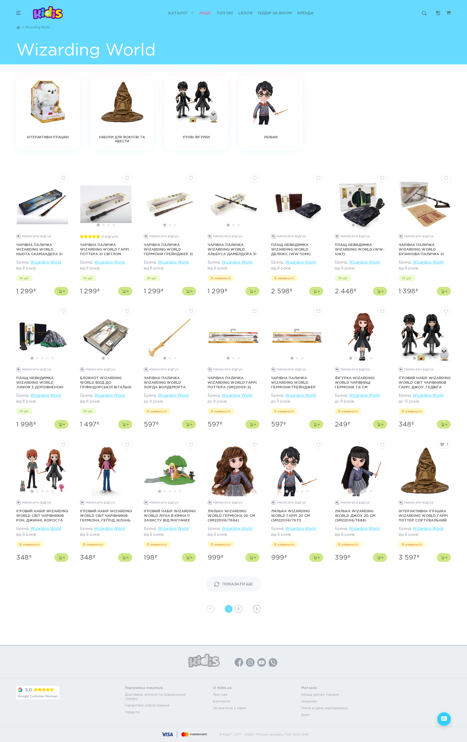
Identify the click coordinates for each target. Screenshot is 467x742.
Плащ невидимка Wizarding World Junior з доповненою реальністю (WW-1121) (39, 382)
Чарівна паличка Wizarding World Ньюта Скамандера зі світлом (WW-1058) (39, 249)
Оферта (132, 712)
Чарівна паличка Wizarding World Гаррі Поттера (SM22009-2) (232, 382)
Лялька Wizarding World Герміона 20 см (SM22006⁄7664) (231, 515)
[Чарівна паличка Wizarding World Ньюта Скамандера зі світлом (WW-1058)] (42, 204)
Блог (305, 715)
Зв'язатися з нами (229, 708)
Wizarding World (45, 262)
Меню (19, 13)
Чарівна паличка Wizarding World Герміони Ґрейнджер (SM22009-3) (293, 382)
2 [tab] (103, 225)
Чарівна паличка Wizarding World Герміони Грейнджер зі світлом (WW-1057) (168, 249)
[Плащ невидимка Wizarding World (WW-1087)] (361, 204)
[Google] (37, 692)
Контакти (221, 701)
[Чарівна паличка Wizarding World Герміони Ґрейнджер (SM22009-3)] (297, 337)
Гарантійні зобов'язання (147, 705)
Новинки (309, 701)
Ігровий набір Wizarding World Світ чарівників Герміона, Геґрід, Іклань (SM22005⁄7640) (106, 516)
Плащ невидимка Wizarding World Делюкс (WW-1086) (291, 249)
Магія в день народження (324, 708)
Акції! (205, 13)
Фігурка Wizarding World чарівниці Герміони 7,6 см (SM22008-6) (355, 382)
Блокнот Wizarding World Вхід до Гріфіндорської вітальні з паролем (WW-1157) (105, 382)
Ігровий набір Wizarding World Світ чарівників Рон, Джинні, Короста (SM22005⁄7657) (42, 516)
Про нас (220, 694)
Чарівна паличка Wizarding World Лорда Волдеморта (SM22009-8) (165, 382)
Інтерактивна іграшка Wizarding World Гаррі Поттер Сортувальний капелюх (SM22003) (423, 516)
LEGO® (245, 13)
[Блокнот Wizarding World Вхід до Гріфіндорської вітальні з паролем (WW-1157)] (106, 337)
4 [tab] (113, 225)
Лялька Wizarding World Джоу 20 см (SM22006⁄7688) (355, 515)
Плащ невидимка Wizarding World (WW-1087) (360, 249)
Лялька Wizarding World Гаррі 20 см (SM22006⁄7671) (290, 515)
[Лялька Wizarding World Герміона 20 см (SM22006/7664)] (233, 470)
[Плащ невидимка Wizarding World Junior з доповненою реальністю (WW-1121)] (42, 337)
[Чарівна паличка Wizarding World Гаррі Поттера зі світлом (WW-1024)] (106, 204)
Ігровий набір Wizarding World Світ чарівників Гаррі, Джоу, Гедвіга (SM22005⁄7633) (425, 382)
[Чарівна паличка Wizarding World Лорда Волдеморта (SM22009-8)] (169, 337)
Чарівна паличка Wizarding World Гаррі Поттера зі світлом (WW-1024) (104, 249)
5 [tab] (52, 358)
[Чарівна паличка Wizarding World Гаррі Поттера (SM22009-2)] (233, 337)
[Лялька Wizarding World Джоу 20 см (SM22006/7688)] (361, 470)
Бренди (305, 13)
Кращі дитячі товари (320, 694)
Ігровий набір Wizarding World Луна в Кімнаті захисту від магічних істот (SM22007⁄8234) (170, 516)
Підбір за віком (275, 13)
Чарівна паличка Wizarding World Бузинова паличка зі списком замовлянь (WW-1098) (421, 249)
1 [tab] (98, 225)
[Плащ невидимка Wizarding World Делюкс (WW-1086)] (297, 204)
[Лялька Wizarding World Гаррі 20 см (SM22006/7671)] (297, 470)
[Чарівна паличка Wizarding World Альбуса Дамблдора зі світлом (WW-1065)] (233, 204)
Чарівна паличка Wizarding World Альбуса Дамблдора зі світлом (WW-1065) (232, 249)
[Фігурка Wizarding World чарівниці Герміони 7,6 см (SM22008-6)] (361, 337)
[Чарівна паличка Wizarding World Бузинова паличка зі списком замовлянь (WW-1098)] (425, 204)
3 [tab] (108, 225)
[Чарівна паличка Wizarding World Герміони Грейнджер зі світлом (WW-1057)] (169, 204)
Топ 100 (224, 13)
